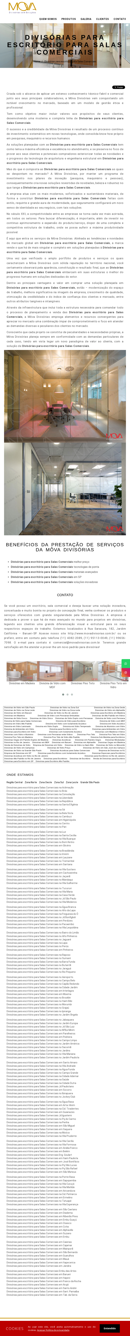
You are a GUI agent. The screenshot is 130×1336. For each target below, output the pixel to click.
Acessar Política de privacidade (53, 1330)
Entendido (110, 1328)
